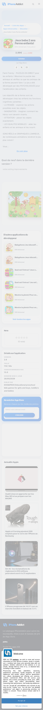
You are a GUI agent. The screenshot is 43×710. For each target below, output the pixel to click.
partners (16, 659)
